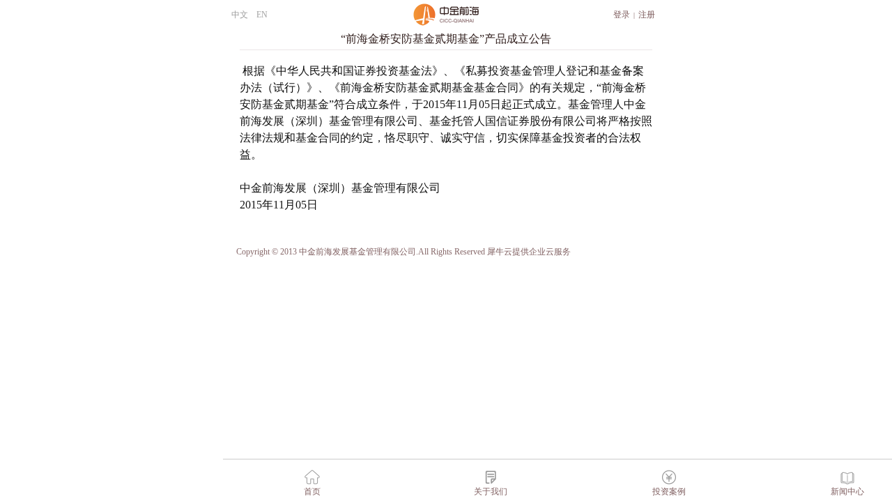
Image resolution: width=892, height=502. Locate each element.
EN (262, 15)
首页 (312, 491)
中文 (239, 15)
